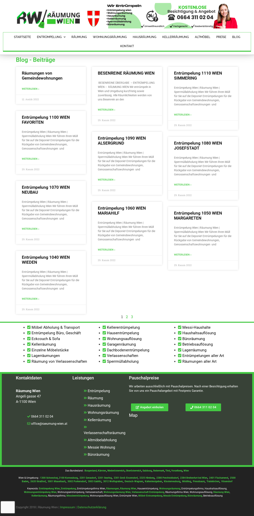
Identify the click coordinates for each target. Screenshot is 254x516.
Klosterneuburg (172, 481)
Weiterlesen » (30, 88)
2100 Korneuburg (68, 477)
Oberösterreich (133, 470)
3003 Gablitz (94, 481)
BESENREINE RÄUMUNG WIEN (126, 73)
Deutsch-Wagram (134, 481)
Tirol (167, 470)
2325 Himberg (147, 477)
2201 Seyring (105, 477)
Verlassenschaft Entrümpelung (148, 492)
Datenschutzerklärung (91, 507)
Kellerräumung (175, 37)
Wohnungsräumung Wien (117, 492)
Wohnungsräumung (110, 37)
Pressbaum (199, 481)
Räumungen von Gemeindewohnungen (42, 76)
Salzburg (147, 470)
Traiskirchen (213, 481)
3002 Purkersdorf (76, 481)
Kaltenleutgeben (153, 481)
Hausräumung (144, 37)
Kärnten (102, 470)
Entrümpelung (49, 37)
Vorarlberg (176, 470)
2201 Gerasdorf (87, 477)
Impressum (67, 507)
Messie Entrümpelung (175, 495)
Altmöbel (202, 37)
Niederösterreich (116, 470)
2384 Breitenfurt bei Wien (193, 477)
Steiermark (158, 470)
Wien (186, 470)
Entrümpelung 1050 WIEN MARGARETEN (198, 216)
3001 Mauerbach (57, 481)
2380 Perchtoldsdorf (167, 477)
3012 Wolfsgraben (113, 481)
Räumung (79, 37)
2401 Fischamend (218, 477)
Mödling (186, 481)
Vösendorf (226, 481)
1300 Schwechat (49, 477)
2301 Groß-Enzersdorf (126, 477)
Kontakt (127, 46)
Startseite (22, 37)
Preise (221, 37)
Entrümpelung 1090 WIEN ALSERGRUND (122, 141)
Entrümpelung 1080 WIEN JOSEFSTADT (198, 146)
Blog (236, 37)
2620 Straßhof (38, 481)
